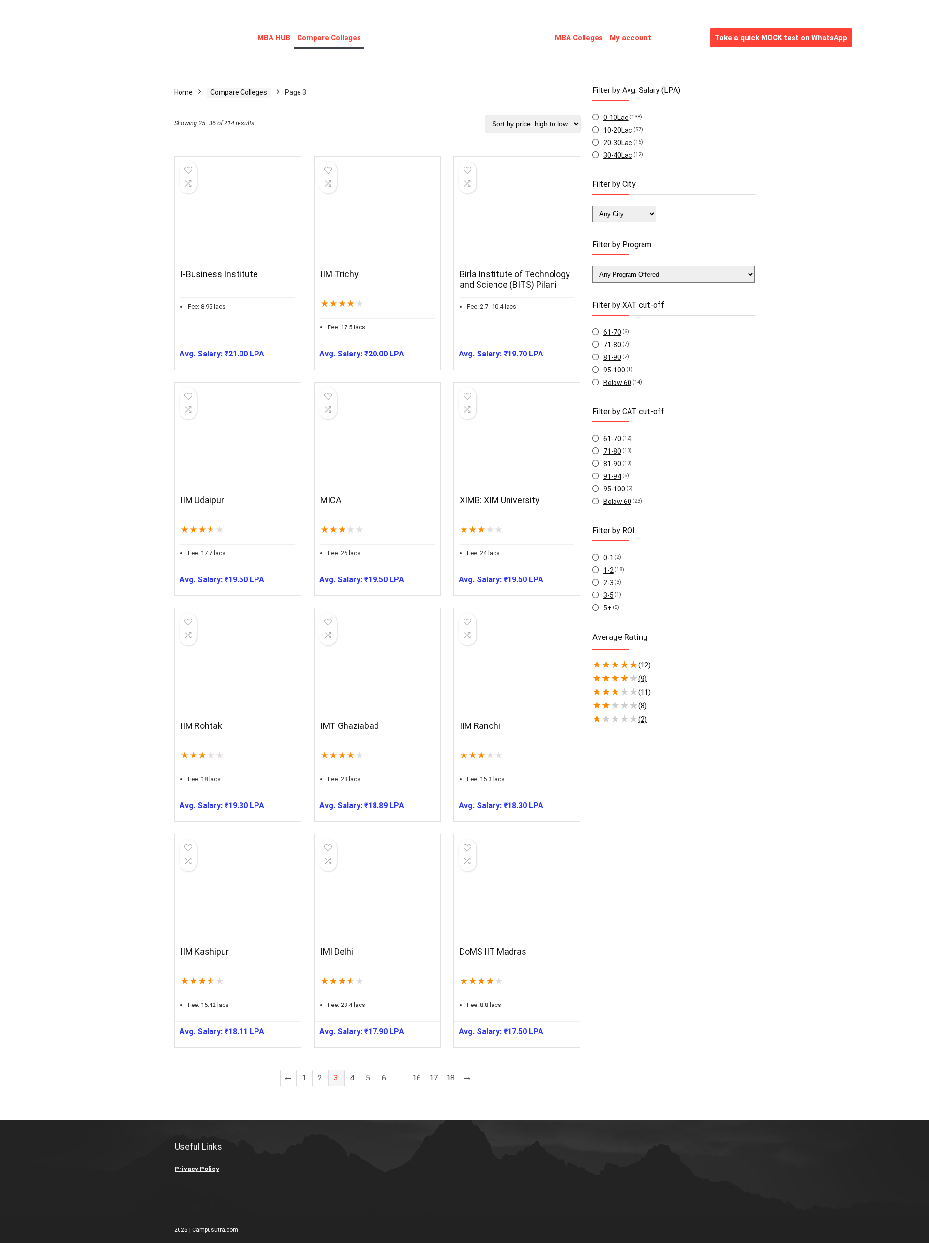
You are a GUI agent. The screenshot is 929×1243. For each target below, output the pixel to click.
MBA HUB (273, 37)
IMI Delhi (336, 952)
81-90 (612, 357)
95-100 (614, 370)
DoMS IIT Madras (493, 952)
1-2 (608, 570)
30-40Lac (617, 155)
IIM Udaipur (202, 500)
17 (433, 1077)
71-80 (612, 345)
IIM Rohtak (201, 726)
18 (450, 1077)
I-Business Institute (219, 274)
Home (183, 92)
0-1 (608, 558)
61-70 (612, 332)
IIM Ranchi (480, 726)
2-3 (608, 583)
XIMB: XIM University (499, 500)
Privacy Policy (197, 1168)
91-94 (612, 476)
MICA (331, 500)
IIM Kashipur (204, 952)
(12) (644, 665)
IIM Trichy (339, 274)
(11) (644, 692)
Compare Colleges (329, 37)
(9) (642, 678)
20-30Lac (617, 143)
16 (416, 1077)
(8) (642, 705)
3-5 (608, 595)
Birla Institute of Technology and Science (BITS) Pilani (515, 279)
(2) (642, 719)
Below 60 (617, 382)
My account (630, 37)
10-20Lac (617, 130)
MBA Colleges (579, 37)
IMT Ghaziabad (349, 726)
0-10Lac (616, 117)
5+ (607, 608)
